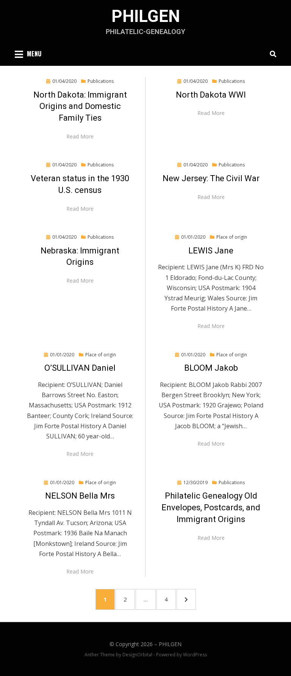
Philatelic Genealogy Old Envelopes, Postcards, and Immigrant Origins (210, 507)
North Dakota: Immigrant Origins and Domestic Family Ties (80, 106)
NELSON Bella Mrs (80, 495)
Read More (80, 136)
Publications (101, 81)
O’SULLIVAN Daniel (80, 368)
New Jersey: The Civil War (211, 178)
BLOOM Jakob (211, 368)
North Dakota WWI (211, 94)
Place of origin (231, 237)
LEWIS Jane (210, 250)
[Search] (271, 53)
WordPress (195, 654)
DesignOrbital (137, 654)
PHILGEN (145, 16)
